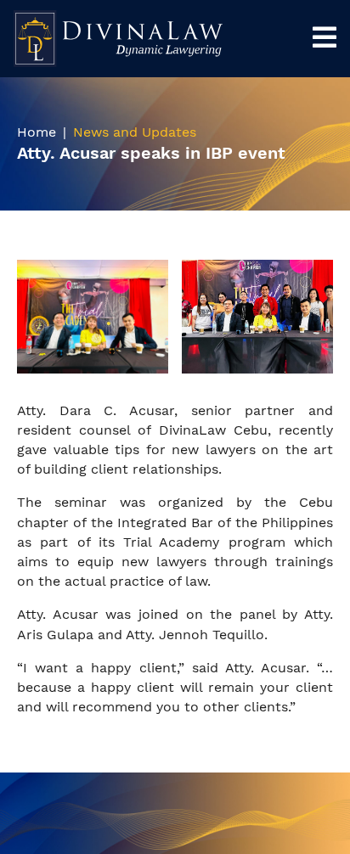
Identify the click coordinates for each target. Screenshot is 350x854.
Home (36, 132)
